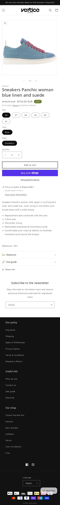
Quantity (6, 149)
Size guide (10, 391)
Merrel (9, 440)
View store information (16, 194)
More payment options (30, 180)
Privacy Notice (13, 349)
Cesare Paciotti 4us (15, 415)
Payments (10, 330)
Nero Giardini (12, 428)
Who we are (11, 379)
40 (45, 115)
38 (25, 115)
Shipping (15, 105)
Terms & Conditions (15, 355)
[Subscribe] (51, 305)
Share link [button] (10, 269)
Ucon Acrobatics (13, 446)
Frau (8, 453)
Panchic (9, 421)
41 (6, 121)
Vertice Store (33, 503)
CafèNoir (10, 434)
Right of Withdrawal (15, 342)
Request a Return (14, 361)
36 (6, 115)
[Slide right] (36, 81)
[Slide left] (24, 81)
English (29, 483)
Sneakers (9, 143)
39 (35, 115)
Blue (7, 132)
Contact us (11, 385)
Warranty (10, 397)
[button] (3, 10)
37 (16, 115)
